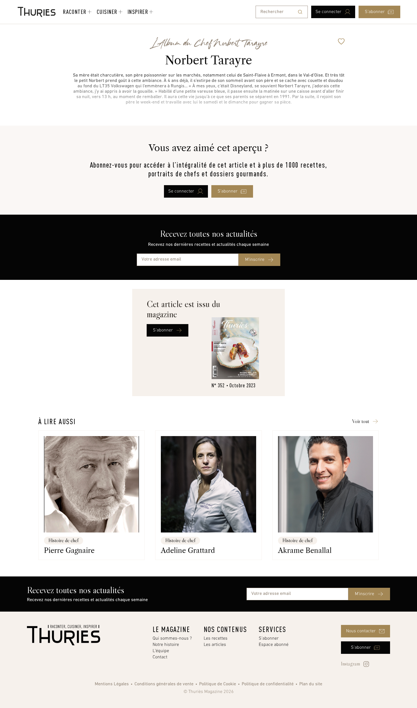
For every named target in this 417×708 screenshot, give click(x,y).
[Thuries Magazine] (63, 635)
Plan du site (310, 684)
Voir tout (360, 421)
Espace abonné (273, 645)
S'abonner (269, 638)
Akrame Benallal (305, 550)
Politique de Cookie (217, 684)
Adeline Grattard (188, 550)
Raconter (75, 11)
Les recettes (216, 638)
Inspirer (138, 11)
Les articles (215, 645)
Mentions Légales (112, 684)
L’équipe (161, 651)
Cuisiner (107, 11)
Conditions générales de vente (163, 684)
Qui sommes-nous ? (172, 638)
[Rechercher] (300, 12)
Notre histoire (166, 645)
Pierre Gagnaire (69, 550)
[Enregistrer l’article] (341, 41)
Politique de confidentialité (268, 684)
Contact (160, 657)
